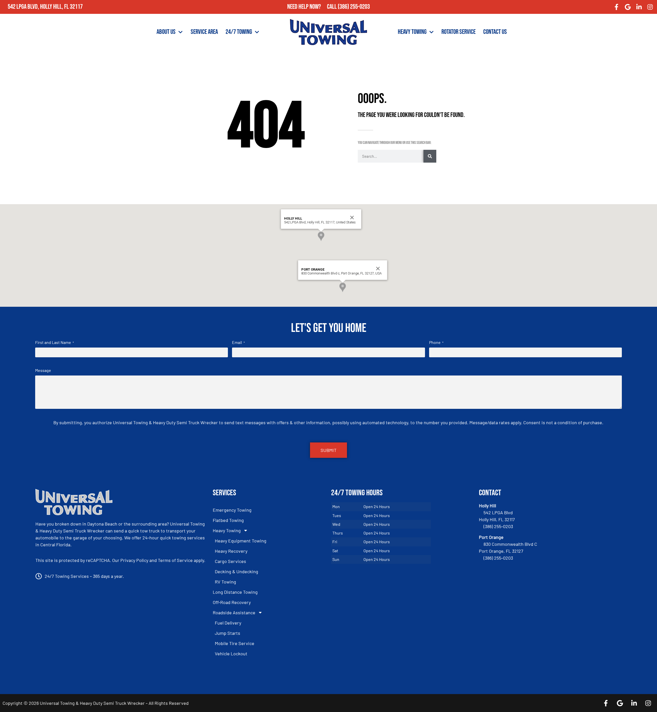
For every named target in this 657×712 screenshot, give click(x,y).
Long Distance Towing (235, 592)
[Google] (627, 7)
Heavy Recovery (231, 551)
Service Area (204, 32)
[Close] (352, 217)
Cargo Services (230, 561)
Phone (436, 342)
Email (238, 342)
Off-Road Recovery (232, 602)
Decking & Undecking (236, 571)
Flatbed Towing (228, 520)
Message (43, 370)
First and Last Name (54, 342)
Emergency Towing (232, 510)
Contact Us (495, 32)
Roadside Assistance (234, 612)
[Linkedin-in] (639, 7)
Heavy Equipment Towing (240, 540)
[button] (321, 236)
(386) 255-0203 (354, 7)
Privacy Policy (134, 560)
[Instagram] (650, 7)
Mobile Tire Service (234, 643)
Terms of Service (175, 560)
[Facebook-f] (616, 7)
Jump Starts (227, 633)
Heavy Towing (412, 32)
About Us (166, 32)
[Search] (429, 156)
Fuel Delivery (228, 623)
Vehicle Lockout (231, 653)
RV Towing (225, 582)
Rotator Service (458, 32)
